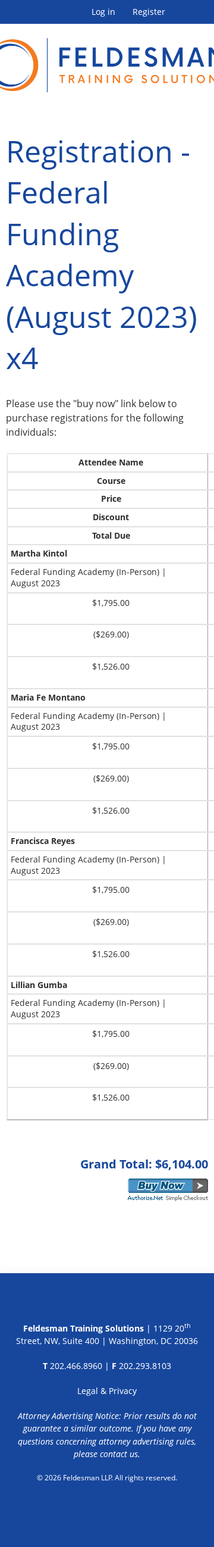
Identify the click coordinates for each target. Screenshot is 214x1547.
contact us (119, 1454)
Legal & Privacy (107, 1390)
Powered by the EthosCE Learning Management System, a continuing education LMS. (107, 1508)
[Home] (107, 58)
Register (149, 12)
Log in (103, 12)
